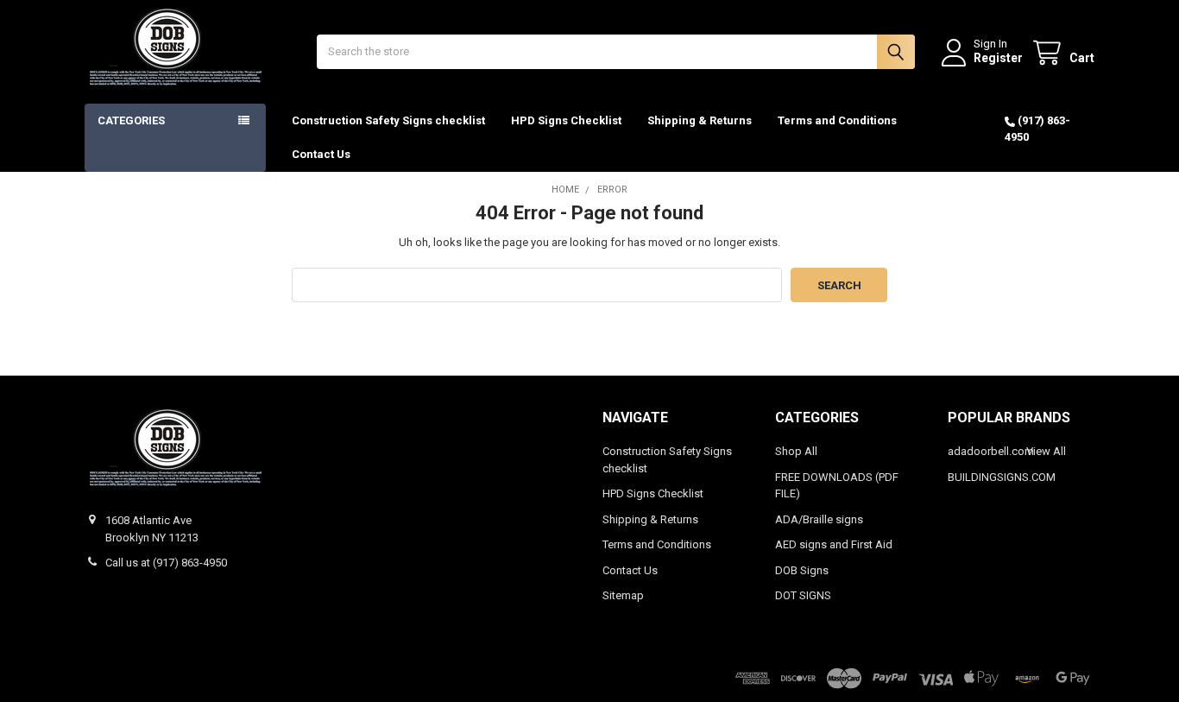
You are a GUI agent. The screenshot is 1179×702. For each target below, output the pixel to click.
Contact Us (321, 154)
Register (998, 58)
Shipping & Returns (699, 120)
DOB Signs (802, 570)
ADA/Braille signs (819, 519)
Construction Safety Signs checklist (388, 120)
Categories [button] (131, 120)
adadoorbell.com (991, 451)
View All (1046, 451)
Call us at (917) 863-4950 (166, 562)
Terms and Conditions (837, 120)
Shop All (796, 451)
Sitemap (623, 595)
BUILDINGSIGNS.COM (1002, 477)
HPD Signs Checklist (566, 120)
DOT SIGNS (803, 595)
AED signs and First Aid (833, 544)
